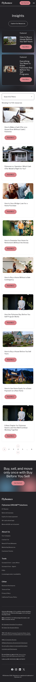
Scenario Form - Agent (9, 566)
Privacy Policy (6, 593)
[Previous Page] (18, 446)
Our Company (6, 536)
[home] (7, 3)
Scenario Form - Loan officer (11, 562)
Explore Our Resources (18, 23)
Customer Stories (7, 551)
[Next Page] (18, 452)
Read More (25, 47)
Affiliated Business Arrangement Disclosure (14, 643)
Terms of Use (6, 589)
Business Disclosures (8, 585)
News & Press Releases (9, 543)
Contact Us (5, 539)
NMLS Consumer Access (9, 639)
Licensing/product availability (11, 574)
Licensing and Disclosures (9, 649)
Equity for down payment (10, 516)
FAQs (3, 570)
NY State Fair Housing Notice (10, 627)
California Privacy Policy (9, 597)
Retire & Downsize (7, 513)
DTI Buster (5, 509)
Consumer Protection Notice (18, 633)
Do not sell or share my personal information (14, 646)
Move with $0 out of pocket (10, 524)
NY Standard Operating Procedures (12, 624)
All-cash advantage (8, 520)
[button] (34, 3)
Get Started (25, 3)
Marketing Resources (8, 547)
